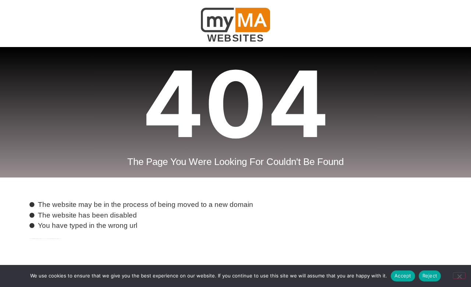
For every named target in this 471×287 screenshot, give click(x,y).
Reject (430, 276)
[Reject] (459, 275)
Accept (402, 276)
